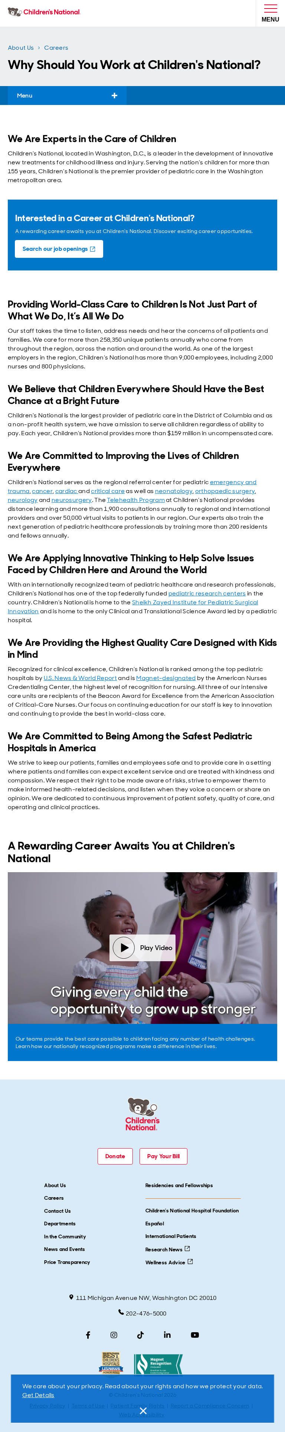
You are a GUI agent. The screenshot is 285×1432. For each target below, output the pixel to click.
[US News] (111, 1365)
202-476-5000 (146, 1313)
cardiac (66, 491)
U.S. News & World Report (80, 678)
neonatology (174, 491)
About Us (21, 48)
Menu (24, 95)
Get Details (38, 1395)
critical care (108, 491)
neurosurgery (72, 500)
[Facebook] (88, 1335)
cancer (42, 491)
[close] (142, 1410)
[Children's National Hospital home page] (46, 13)
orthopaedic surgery (225, 491)
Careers (56, 48)
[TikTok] (140, 1335)
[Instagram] (114, 1335)
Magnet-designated (166, 678)
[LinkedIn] (167, 1335)
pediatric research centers (207, 593)
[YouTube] (195, 1335)
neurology (23, 500)
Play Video (156, 947)
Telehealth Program (135, 500)
